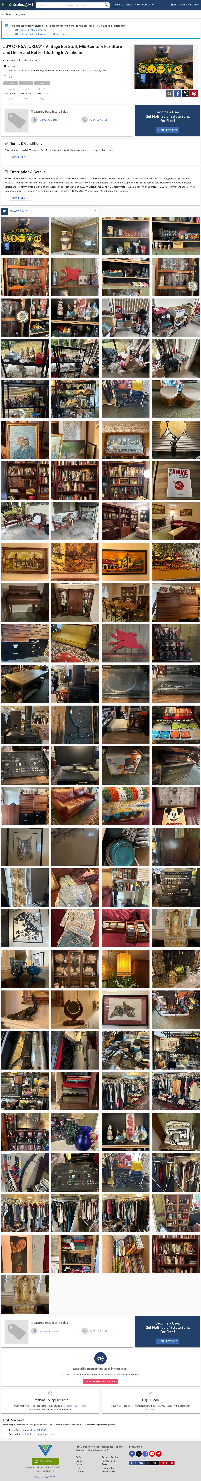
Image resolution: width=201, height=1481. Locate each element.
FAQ (78, 1457)
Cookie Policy (109, 1471)
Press (104, 1464)
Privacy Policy (109, 1460)
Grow (79, 1464)
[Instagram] (145, 1454)
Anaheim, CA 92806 (37, 1430)
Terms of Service (110, 1457)
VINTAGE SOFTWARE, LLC (52, 1467)
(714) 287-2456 (98, 119)
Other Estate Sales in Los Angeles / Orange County (42, 33)
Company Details (49, 119)
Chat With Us (48, 1461)
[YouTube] (152, 1454)
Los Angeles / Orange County (35, 1433)
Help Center (108, 1468)
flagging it (150, 1409)
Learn (79, 1460)
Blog (78, 1468)
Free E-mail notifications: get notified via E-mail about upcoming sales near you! (100, 1448)
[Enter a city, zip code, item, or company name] (106, 5)
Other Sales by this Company (30, 29)
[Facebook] (132, 1454)
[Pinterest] (159, 1454)
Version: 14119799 (45, 1477)
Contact (80, 1471)
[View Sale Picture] (25, 236)
